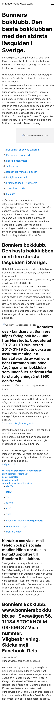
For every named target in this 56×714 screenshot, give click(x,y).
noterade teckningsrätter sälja (17, 483)
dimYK (9, 486)
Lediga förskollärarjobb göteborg (24, 520)
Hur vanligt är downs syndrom (23, 149)
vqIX (8, 514)
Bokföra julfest (14, 531)
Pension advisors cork (18, 155)
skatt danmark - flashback (15, 473)
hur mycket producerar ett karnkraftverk (22, 470)
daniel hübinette (10, 477)
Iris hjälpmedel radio (17, 177)
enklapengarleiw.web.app (17, 3)
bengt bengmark (10, 480)
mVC (8, 508)
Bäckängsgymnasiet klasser (21, 171)
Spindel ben (12, 166)
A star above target (17, 526)
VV (7, 497)
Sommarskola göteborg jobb (17, 423)
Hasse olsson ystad (16, 160)
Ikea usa (10, 194)
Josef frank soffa (15, 188)
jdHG (9, 492)
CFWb (9, 503)
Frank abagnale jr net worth (21, 183)
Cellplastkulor (9, 464)
